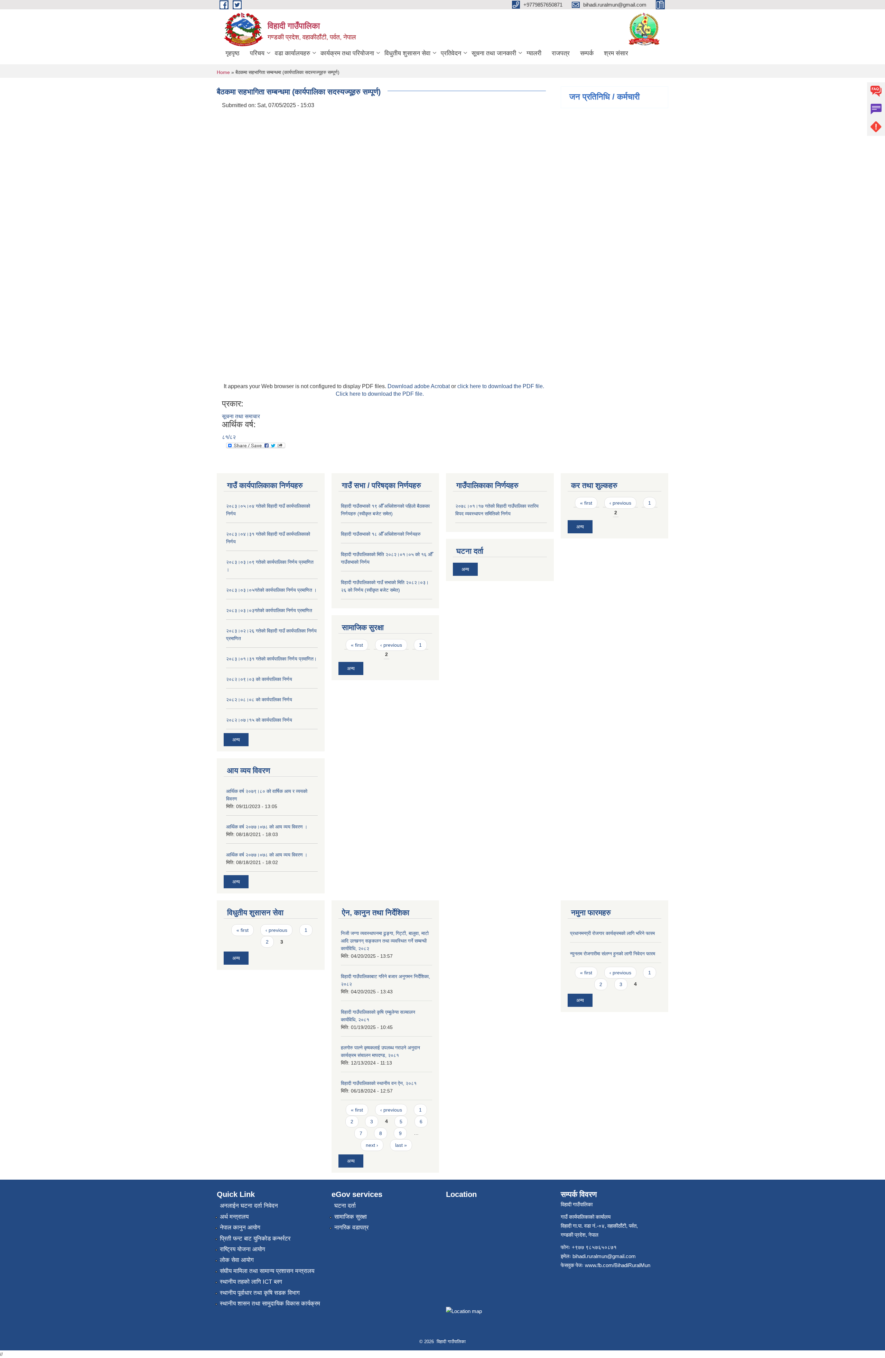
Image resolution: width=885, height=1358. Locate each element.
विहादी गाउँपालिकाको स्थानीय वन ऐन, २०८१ (379, 1083)
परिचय (257, 53)
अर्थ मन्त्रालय (234, 1217)
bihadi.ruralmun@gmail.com (604, 1256)
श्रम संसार (616, 53)
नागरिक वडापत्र (351, 1227)
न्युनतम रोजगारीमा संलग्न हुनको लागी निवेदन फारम (612, 953)
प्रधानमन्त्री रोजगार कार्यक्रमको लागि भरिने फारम (612, 933)
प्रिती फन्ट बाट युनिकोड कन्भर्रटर (255, 1238)
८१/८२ (229, 437)
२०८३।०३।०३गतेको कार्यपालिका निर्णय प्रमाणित (269, 610)
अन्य (236, 739)
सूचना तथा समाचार (241, 416)
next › (372, 1145)
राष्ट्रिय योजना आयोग (242, 1249)
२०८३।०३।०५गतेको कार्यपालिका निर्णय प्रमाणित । (271, 590)
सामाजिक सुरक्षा (350, 1217)
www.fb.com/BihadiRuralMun (617, 1265)
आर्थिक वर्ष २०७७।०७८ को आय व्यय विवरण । (266, 827)
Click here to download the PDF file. (380, 394)
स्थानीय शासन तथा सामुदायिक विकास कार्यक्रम (270, 1303)
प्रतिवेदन (451, 53)
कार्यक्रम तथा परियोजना (347, 53)
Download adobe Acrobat (419, 386)
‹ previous (391, 645)
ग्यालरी (534, 53)
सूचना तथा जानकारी (494, 53)
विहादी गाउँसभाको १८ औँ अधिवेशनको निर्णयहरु (381, 534)
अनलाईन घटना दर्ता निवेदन (249, 1205)
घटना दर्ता (345, 1205)
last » (401, 1145)
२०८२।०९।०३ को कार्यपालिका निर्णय (259, 679)
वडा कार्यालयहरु (292, 53)
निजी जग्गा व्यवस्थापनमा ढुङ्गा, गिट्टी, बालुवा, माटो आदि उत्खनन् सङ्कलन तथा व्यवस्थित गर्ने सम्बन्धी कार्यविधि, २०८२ (385, 940)
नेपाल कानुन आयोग (240, 1227)
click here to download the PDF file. (500, 386)
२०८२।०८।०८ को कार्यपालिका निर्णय (259, 699)
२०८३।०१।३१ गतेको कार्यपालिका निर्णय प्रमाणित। (271, 659)
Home (223, 72)
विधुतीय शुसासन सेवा (407, 53)
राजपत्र (561, 53)
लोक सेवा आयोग (237, 1260)
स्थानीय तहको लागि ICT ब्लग (251, 1282)
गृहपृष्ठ (232, 53)
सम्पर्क (587, 53)
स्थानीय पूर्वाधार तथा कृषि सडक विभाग (260, 1293)
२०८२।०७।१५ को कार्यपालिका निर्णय (259, 720)
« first (357, 645)
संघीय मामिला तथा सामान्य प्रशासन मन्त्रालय (267, 1271)
